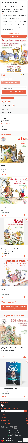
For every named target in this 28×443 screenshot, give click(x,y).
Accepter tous (14, 36)
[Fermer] (26, 2)
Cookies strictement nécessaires (11, 14)
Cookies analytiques (8, 20)
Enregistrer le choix (14, 33)
